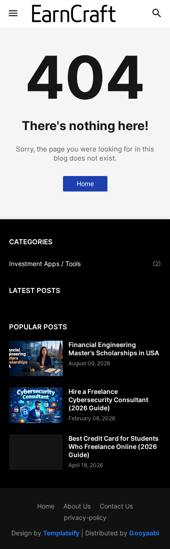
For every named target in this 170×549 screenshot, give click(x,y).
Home (85, 183)
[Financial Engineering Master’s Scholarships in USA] (36, 358)
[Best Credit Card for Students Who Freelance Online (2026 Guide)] (36, 452)
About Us (77, 506)
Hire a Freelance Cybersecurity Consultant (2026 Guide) (108, 400)
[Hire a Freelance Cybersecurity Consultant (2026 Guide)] (36, 405)
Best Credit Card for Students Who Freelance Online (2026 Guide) (113, 446)
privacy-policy (85, 517)
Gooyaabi (144, 533)
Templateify (61, 533)
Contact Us (116, 506)
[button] (12, 13)
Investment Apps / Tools (85, 263)
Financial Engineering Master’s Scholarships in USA (113, 349)
